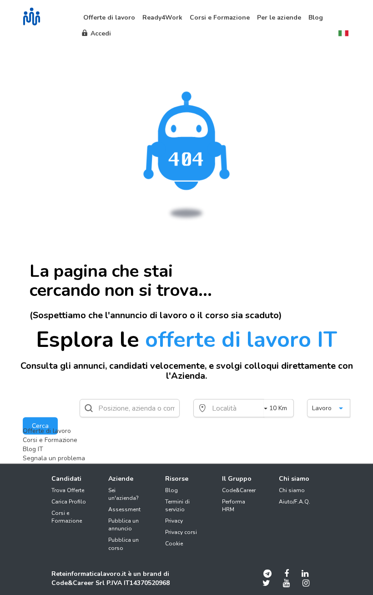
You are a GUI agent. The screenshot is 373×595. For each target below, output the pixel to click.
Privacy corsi (181, 532)
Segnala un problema (54, 458)
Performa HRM (233, 505)
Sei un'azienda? (123, 494)
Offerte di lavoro (47, 431)
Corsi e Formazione (50, 440)
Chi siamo (292, 490)
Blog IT (33, 449)
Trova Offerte (67, 490)
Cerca (40, 426)
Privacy (174, 520)
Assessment (124, 509)
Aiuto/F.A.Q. (294, 501)
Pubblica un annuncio (123, 524)
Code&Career (239, 490)
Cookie (174, 543)
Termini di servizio (177, 505)
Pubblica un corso (123, 543)
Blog (171, 490)
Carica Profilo (68, 501)
